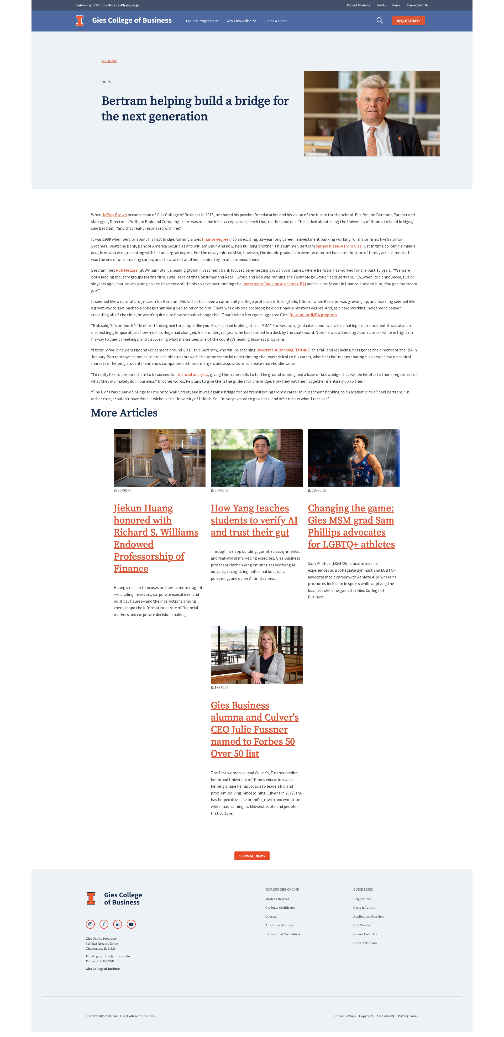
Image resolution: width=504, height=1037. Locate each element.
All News (109, 61)
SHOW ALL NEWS (252, 856)
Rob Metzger (127, 270)
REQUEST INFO (408, 20)
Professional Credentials (282, 934)
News (396, 5)
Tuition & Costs (275, 20)
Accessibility (385, 1016)
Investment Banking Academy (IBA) (274, 283)
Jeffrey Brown (114, 214)
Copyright (366, 1016)
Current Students (358, 5)
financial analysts (192, 374)
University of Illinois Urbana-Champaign (107, 5)
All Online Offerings (279, 925)
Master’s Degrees (277, 899)
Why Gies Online (239, 20)
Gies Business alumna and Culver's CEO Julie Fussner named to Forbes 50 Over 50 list (255, 729)
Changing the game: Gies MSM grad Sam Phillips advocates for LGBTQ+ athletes (351, 526)
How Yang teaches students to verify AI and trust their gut (254, 520)
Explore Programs (200, 20)
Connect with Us (417, 5)
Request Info (362, 899)
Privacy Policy (408, 1016)
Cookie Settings (345, 1016)
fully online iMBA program (313, 314)
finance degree (215, 239)
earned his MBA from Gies (338, 246)
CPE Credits (361, 925)
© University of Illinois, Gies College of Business (120, 1016)
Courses (271, 917)
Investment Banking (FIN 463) (283, 349)
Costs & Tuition (364, 908)
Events (381, 5)
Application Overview (368, 917)
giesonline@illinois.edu (113, 956)
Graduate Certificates (280, 908)
